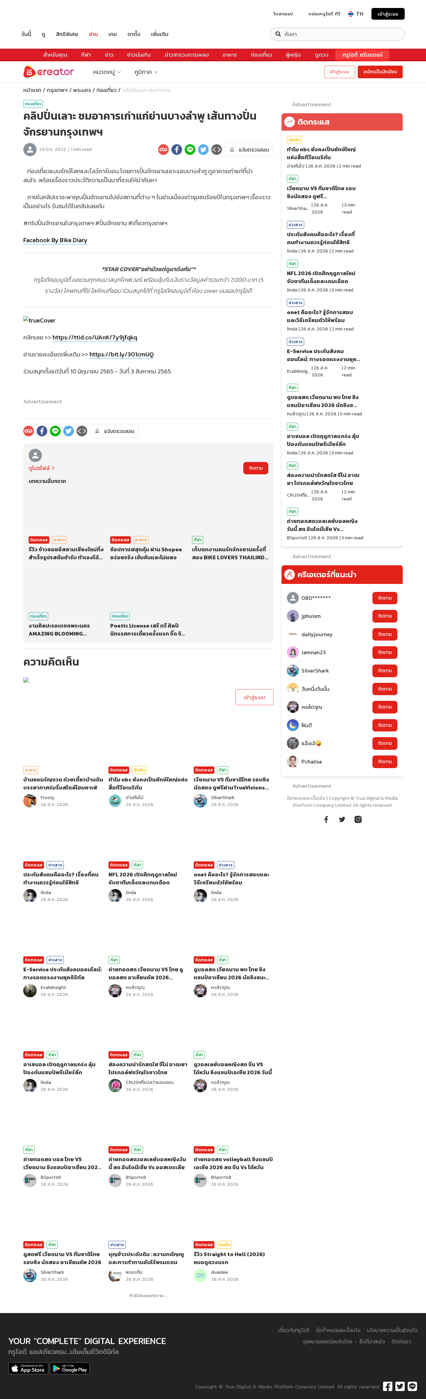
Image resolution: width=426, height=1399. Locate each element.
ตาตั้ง (133, 34)
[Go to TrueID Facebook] (326, 818)
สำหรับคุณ (55, 55)
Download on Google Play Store (70, 1368)
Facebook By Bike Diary (55, 239)
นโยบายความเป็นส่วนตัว (392, 1330)
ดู (43, 34)
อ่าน (93, 34)
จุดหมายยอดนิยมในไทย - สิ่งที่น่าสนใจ (344, 1341)
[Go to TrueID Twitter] (342, 818)
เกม (112, 34)
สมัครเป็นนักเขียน (380, 71)
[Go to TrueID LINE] (358, 818)
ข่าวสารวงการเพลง (187, 55)
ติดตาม (256, 468)
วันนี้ (26, 34)
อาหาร (230, 55)
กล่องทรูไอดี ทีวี (324, 13)
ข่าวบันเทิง (139, 55)
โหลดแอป (283, 13)
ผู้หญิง (293, 55)
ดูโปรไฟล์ (39, 468)
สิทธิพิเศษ (67, 34)
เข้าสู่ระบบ (388, 14)
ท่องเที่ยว (261, 55)
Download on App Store (28, 1368)
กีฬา (86, 55)
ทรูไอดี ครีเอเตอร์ (362, 55)
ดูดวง (321, 55)
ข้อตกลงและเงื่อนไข (306, 798)
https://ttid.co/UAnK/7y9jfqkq (95, 337)
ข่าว (109, 55)
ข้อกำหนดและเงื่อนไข (338, 1330)
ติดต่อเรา (401, 1341)
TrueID (41, 14)
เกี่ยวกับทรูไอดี (294, 1330)
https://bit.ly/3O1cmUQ (122, 354)
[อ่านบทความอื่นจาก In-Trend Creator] (37, 455)
